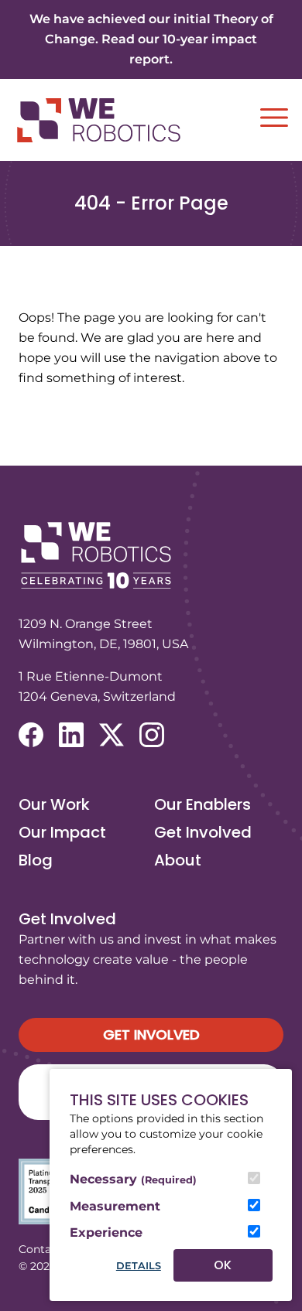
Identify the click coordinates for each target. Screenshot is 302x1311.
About (177, 860)
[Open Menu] (274, 117)
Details (138, 1266)
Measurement (115, 1206)
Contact (40, 1249)
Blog (36, 860)
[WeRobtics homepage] (98, 120)
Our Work (54, 804)
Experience (106, 1232)
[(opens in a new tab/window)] (31, 734)
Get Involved (203, 832)
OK (223, 1265)
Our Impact (62, 832)
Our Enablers (202, 804)
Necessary (133, 1179)
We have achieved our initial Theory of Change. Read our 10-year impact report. (151, 39)
